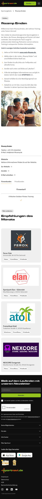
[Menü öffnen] (39, 3)
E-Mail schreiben (7, 175)
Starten (28, 3)
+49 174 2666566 (14, 150)
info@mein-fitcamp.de (14, 152)
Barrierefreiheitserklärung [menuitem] (9, 485)
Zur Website (5, 167)
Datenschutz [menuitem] (5, 479)
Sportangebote (6, 11)
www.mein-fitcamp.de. (28, 52)
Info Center (4, 437)
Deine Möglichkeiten (7, 425)
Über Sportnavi (5, 443)
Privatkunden (19, 181)
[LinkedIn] (12, 489)
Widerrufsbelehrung (12, 419)
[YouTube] (16, 489)
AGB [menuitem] (2, 482)
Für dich (3, 431)
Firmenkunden (6, 181)
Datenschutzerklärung (33, 416)
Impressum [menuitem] (4, 477)
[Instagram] (2, 489)
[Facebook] (7, 489)
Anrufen (4, 171)
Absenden (21, 395)
